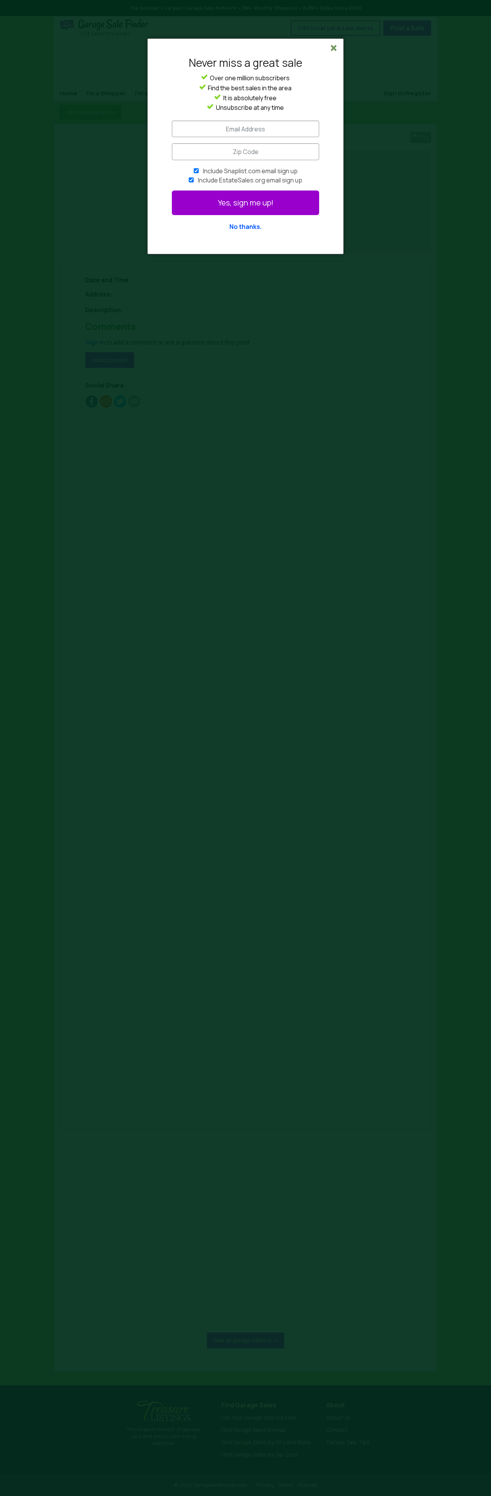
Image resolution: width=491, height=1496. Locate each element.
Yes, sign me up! (246, 202)
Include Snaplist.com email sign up (250, 171)
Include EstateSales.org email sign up (250, 180)
